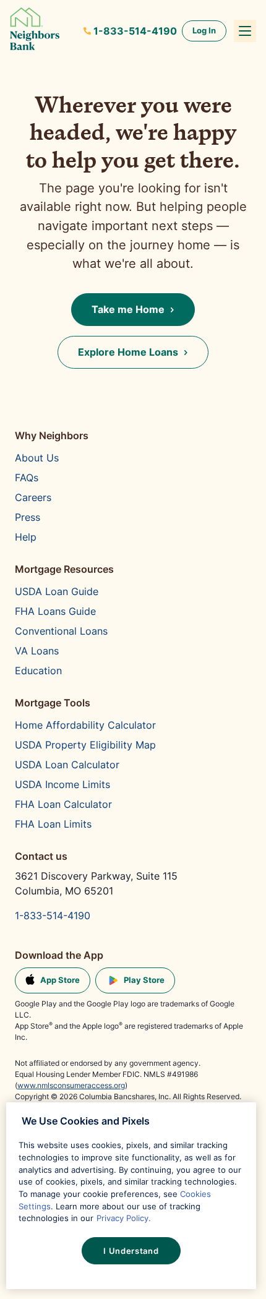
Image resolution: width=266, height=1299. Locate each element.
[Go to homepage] (34, 30)
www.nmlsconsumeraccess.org (71, 1085)
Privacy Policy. (124, 1218)
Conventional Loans (61, 631)
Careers (33, 497)
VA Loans (37, 651)
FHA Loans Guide (55, 611)
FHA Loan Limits (53, 824)
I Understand (130, 1250)
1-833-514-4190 (135, 31)
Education (38, 670)
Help (25, 537)
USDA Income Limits (62, 784)
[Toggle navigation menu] (245, 31)
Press (27, 517)
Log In (204, 30)
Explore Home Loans (128, 352)
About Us (37, 458)
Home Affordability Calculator (85, 725)
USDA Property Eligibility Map (85, 745)
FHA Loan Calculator (63, 804)
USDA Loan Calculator (67, 764)
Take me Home (128, 309)
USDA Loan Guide (56, 591)
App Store (60, 979)
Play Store (144, 979)
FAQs (26, 477)
